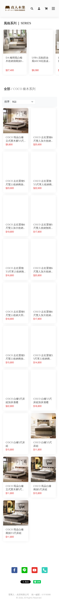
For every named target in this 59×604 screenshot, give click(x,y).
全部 (7, 89)
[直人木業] (15, 8)
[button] (32, 8)
